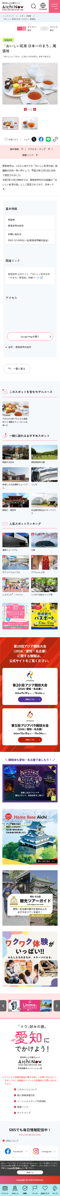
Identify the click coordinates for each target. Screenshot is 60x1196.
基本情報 (16, 149)
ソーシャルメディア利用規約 (31, 1101)
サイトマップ (24, 1112)
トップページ (8, 15)
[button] (25, 109)
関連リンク (30, 155)
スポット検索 (25, 15)
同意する (30, 1172)
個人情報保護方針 (26, 1095)
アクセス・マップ (39, 149)
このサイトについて (27, 1089)
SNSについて (12, 1140)
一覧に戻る (19, 368)
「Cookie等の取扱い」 (14, 1168)
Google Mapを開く (30, 336)
